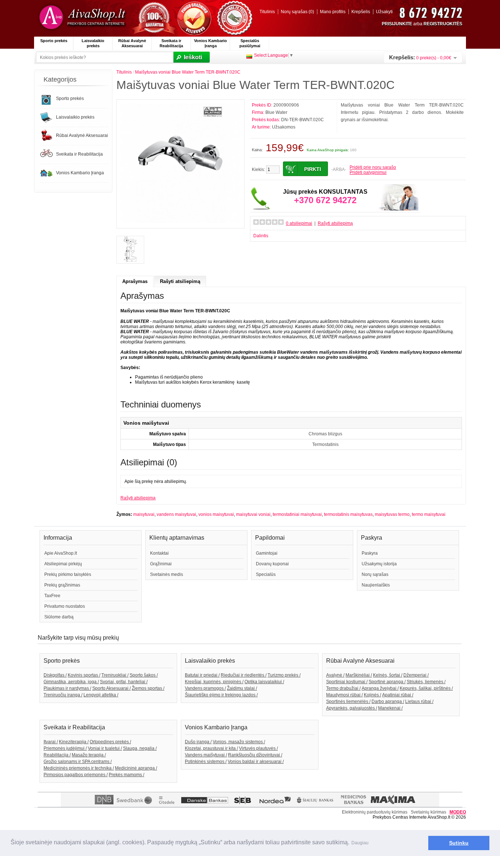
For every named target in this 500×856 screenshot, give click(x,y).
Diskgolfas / (55, 675)
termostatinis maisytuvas (348, 514)
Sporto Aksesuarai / (111, 688)
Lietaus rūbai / (419, 701)
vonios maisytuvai (216, 514)
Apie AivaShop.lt (60, 553)
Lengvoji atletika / (100, 694)
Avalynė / (335, 675)
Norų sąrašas (375, 574)
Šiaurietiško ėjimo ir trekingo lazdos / (221, 694)
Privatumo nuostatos (64, 606)
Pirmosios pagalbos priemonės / (76, 774)
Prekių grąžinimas (62, 585)
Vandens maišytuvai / (206, 755)
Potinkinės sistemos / (206, 761)
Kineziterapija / (74, 741)
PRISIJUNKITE (397, 23)
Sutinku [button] (459, 843)
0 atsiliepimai (299, 223)
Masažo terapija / (89, 755)
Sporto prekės (53, 40)
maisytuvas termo (392, 514)
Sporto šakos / (144, 675)
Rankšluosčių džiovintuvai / (255, 755)
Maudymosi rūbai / (344, 694)
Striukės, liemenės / (426, 681)
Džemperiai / (416, 675)
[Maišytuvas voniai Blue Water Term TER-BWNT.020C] (180, 221)
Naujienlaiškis (376, 585)
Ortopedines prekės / (110, 741)
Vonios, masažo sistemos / (239, 741)
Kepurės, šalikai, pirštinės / (426, 688)
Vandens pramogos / (205, 688)
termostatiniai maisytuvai (297, 514)
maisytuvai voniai (253, 514)
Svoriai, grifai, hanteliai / (124, 681)
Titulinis (267, 11)
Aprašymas (135, 281)
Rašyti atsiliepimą (335, 223)
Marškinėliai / (359, 675)
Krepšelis (360, 11)
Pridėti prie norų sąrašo (373, 167)
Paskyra (370, 553)
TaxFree (52, 595)
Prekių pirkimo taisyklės (67, 574)
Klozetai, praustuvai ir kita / (211, 748)
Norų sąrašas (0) (297, 11)
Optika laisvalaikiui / (264, 681)
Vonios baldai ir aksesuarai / (256, 761)
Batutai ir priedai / (202, 675)
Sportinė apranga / (387, 681)
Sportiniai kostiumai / (346, 681)
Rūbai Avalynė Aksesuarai (132, 43)
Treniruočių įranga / (63, 694)
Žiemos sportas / (148, 688)
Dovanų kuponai (272, 563)
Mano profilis (333, 11)
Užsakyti (384, 11)
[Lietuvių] (249, 57)
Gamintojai (266, 553)
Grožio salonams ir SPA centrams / (78, 761)
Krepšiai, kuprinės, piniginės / (214, 681)
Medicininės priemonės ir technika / (79, 768)
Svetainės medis (166, 574)
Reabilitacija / (57, 755)
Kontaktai (159, 553)
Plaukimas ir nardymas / (67, 688)
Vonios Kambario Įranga (210, 43)
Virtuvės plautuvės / (258, 748)
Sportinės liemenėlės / (348, 701)
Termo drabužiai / (343, 688)
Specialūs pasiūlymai (249, 43)
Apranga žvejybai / (380, 688)
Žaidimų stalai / (242, 688)
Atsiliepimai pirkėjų (63, 563)
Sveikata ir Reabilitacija (171, 43)
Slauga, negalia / (140, 748)
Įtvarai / (51, 741)
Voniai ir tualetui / (105, 748)
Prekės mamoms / (126, 774)
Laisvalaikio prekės (93, 43)
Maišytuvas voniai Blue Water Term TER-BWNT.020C (187, 72)
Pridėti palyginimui (368, 172)
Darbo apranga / (388, 701)
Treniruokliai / (114, 675)
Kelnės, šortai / (387, 675)
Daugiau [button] (360, 842)
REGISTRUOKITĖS (442, 23)
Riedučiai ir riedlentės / (243, 675)
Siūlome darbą (59, 616)
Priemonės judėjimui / (65, 748)
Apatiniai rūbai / (397, 694)
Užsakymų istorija (379, 563)
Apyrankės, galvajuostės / (351, 708)
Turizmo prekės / (284, 675)
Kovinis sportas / (84, 675)
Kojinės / (372, 694)
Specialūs (266, 574)
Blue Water (276, 112)
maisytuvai (143, 514)
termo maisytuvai (428, 514)
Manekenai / (390, 708)
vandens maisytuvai (176, 514)
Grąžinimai (161, 563)
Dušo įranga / (198, 741)
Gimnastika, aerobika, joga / (71, 681)
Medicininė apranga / (136, 768)
